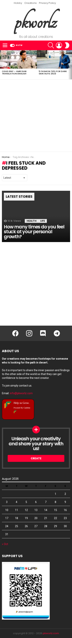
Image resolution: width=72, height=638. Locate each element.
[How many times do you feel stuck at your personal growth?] (36, 216)
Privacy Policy (47, 3)
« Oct (5, 544)
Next (70, 64)
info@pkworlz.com (21, 393)
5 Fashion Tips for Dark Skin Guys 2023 (53, 72)
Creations (30, 3)
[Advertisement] (36, 116)
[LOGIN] (59, 45)
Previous (2, 64)
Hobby (18, 3)
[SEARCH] (51, 45)
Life (42, 221)
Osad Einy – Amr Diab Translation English (14, 72)
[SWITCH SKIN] (67, 45)
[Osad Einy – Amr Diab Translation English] (18, 59)
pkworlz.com (51, 633)
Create (36, 458)
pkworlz (36, 21)
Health (31, 221)
